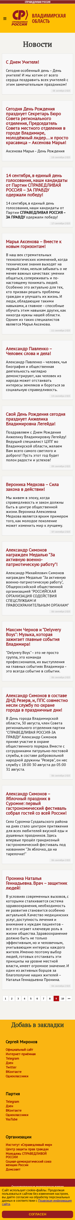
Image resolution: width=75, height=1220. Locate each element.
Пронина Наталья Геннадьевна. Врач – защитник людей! (38, 931)
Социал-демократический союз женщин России (28, 1163)
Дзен (9, 1063)
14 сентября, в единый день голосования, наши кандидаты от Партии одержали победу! (38, 198)
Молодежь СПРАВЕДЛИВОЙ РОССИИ (26, 1155)
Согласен (37, 1214)
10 (62, 998)
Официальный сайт (19, 1049)
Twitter (11, 1067)
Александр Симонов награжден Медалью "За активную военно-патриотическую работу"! (38, 580)
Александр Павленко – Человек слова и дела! (38, 371)
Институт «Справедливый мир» (29, 1144)
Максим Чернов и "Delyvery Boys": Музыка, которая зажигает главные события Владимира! (38, 653)
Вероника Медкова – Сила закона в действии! (38, 507)
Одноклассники (17, 1076)
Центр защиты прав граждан (27, 1149)
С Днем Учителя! (38, 75)
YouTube (12, 1119)
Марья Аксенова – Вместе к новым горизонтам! (38, 285)
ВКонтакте (14, 1071)
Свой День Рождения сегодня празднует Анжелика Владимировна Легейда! (38, 439)
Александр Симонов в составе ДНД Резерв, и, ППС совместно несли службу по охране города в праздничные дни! (38, 734)
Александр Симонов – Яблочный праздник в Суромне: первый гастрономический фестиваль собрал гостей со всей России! (38, 826)
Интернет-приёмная (21, 1054)
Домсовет (13, 1169)
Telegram (12, 1058)
